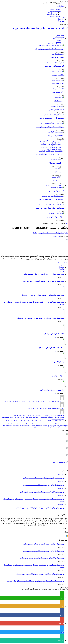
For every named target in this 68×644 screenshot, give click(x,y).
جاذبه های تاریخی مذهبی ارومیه (52, 43)
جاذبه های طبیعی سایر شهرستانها (51, 147)
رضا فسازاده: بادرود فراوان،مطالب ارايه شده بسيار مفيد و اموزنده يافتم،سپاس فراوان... (38, 415)
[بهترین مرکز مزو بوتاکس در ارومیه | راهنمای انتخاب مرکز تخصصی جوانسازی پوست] (60, 462)
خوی (2, 423)
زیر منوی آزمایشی (55, 9)
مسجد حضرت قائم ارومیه (55, 135)
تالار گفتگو (61, 17)
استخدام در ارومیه (58, 75)
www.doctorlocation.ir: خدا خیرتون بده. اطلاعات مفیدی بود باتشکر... (44, 408)
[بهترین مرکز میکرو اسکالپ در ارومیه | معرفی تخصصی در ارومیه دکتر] (63, 446)
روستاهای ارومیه (64, 423)
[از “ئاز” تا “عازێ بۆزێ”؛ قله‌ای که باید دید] (51, 151)
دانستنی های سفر (56, 142)
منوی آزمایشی (60, 7)
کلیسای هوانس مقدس (56, 109)
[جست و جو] (67, 1)
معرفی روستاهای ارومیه (8, 423)
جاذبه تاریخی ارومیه (43, 425)
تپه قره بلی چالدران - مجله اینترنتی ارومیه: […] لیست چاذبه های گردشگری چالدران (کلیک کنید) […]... (34, 420)
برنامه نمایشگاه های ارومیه (56, 38)
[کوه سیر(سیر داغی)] (58, 80)
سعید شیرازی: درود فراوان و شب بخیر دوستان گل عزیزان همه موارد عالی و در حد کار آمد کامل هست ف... (33, 401)
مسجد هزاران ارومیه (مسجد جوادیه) (51, 118)
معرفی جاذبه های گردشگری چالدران (51, 348)
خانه (67, 223)
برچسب (62, 271)
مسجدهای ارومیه (17, 423)
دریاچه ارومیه (50, 425)
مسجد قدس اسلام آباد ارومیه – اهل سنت (50, 127)
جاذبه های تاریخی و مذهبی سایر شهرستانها (52, 140)
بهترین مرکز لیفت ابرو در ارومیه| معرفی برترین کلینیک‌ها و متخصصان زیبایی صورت (35, 581)
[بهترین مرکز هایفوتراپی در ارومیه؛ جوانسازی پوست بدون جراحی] (63, 439)
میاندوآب (66, 426)
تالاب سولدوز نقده (58, 92)
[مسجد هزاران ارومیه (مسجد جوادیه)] (53, 114)
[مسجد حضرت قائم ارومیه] (56, 132)
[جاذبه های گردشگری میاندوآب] (59, 330)
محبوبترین (61, 267)
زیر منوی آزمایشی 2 (51, 12)
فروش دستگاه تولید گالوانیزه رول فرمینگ (50, 49)
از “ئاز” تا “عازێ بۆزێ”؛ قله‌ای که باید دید (50, 154)
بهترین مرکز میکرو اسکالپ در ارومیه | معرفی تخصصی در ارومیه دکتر (40, 318)
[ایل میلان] (57, 168)
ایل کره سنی (56, 180)
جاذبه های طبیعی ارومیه (54, 149)
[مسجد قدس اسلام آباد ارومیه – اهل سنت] (51, 123)
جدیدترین (61, 265)
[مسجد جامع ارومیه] (59, 372)
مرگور (35, 426)
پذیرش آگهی (60, 6)
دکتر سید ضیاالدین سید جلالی (54, 66)
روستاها (54, 425)
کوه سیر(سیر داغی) (57, 83)
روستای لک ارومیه (58, 362)
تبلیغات (59, 40)
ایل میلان (58, 172)
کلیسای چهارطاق (55, 163)
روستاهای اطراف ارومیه (43, 423)
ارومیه (49, 423)
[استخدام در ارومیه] (58, 71)
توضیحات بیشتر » (63, 262)
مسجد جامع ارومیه (58, 376)
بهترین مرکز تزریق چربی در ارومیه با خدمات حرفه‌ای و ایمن (43, 281)
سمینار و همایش (56, 146)
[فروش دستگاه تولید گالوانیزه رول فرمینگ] (51, 45)
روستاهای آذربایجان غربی (56, 423)
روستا (25, 425)
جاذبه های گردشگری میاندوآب (54, 334)
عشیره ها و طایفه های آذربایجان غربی (50, 144)
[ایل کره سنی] (56, 177)
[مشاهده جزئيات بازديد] (67, 536)
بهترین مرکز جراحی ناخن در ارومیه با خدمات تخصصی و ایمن (43, 274)
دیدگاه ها (61, 269)
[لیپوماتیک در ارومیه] (58, 54)
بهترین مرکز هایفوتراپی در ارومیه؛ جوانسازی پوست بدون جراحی (42, 295)
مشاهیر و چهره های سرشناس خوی (52, 390)
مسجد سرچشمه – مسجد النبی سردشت (50, 232)
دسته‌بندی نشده (55, 236)
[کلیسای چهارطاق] (55, 159)
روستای (22, 423)
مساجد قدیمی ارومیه (17, 425)
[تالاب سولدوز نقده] (58, 88)
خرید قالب (61, 19)
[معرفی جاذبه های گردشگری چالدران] (59, 344)
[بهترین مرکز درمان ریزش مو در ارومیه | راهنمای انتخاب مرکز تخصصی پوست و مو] (63, 453)
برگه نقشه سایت (59, 37)
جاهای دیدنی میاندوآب (41, 426)
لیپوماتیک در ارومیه (57, 57)
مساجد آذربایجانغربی (64, 425)
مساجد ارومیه (27, 423)
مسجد (23, 425)
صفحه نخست (60, 35)
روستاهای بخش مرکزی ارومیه (33, 425)
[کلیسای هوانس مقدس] (57, 106)
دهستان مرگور (61, 426)
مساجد (58, 425)
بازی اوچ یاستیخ (59, 101)
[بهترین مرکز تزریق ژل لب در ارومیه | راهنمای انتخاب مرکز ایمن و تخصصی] (63, 460)
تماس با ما (61, 21)
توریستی (58, 42)
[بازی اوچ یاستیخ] (59, 97)
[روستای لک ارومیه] (59, 358)
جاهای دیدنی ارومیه (34, 423)
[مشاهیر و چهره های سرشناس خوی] (59, 386)
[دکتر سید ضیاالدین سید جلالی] (55, 62)
